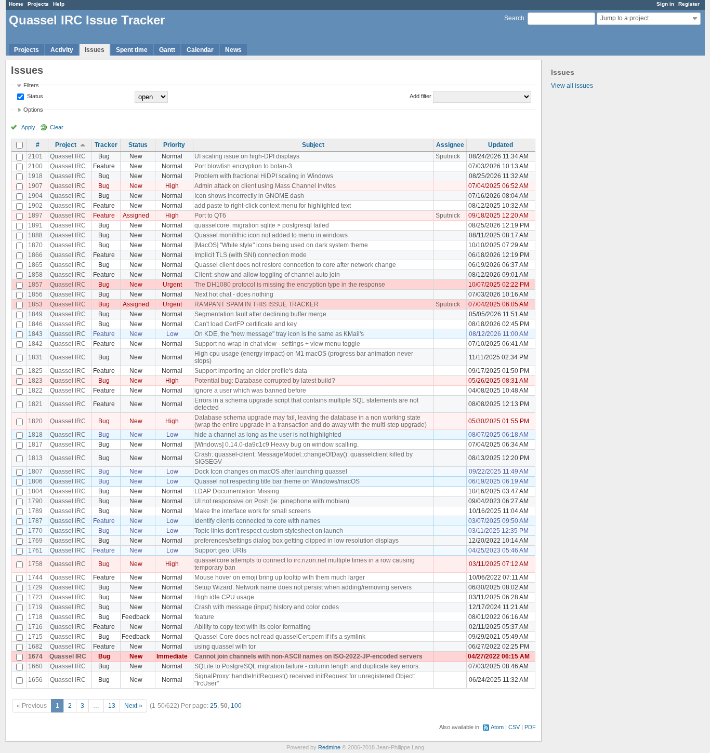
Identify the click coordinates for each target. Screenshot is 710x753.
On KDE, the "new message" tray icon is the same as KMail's (279, 334)
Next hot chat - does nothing (233, 294)
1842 (35, 343)
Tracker (106, 145)
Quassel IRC (68, 156)
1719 (35, 607)
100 (236, 705)
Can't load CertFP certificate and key (245, 324)
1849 (35, 314)
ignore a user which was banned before (250, 390)
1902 (35, 205)
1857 (35, 284)
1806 (35, 481)
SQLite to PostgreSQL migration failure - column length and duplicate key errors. (307, 666)
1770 (35, 530)
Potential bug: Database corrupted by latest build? (264, 380)
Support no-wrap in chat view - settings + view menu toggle (277, 343)
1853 (35, 304)
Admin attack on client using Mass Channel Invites (265, 186)
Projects (38, 4)
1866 (35, 255)
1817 (35, 444)
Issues (94, 49)
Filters (31, 85)
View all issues (572, 85)
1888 (35, 235)
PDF (530, 727)
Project (65, 145)
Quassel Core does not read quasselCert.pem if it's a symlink (279, 636)
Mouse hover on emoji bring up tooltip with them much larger (279, 577)
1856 (35, 294)
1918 (35, 176)
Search (514, 18)
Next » (133, 705)
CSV (514, 727)
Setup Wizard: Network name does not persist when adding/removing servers (303, 587)
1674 (35, 656)
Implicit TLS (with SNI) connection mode (250, 255)
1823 (35, 380)
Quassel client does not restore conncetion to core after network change (295, 264)
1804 (35, 491)
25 (213, 705)
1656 (35, 679)
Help (58, 4)
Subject (313, 145)
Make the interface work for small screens (252, 511)
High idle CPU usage (224, 597)
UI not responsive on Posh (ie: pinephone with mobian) (271, 501)
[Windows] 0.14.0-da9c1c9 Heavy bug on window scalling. (276, 444)
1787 (35, 521)
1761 (35, 550)
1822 (35, 390)
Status (34, 96)
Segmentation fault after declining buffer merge (260, 314)
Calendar (200, 49)
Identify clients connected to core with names (257, 521)
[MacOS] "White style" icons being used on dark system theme (281, 245)
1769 (35, 540)
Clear (56, 127)
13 (111, 705)
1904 (35, 195)
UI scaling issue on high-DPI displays (246, 156)
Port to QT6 (210, 215)
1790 (35, 501)
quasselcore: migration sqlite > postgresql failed (261, 225)
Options (33, 109)
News (233, 49)
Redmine (329, 747)
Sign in (665, 4)
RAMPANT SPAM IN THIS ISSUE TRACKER (256, 304)
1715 (35, 636)
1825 (35, 370)
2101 (35, 156)
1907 (35, 186)
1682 (35, 646)
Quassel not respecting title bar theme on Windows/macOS (277, 481)
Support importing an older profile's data (250, 370)
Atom (497, 727)
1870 (35, 245)
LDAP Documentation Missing (236, 491)
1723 (35, 597)
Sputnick (448, 156)
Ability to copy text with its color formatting (252, 626)
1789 (35, 511)
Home (16, 4)
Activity (61, 49)
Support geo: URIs (220, 550)
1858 (35, 274)
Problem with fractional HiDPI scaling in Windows (263, 176)
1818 (35, 434)
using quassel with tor (225, 646)
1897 (35, 215)
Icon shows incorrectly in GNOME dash (249, 195)
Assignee (450, 145)
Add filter (420, 96)
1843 (35, 334)
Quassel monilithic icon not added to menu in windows (271, 235)
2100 (35, 166)
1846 (35, 324)
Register (689, 4)
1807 (35, 471)
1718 (35, 617)
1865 (35, 264)
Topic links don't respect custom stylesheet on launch (268, 530)
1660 (35, 666)
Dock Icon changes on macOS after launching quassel (270, 471)
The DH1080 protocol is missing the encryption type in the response (289, 284)
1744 (35, 577)
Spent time (132, 49)
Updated (500, 145)
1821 (35, 404)
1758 (35, 564)
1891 (35, 225)
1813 (35, 458)
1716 (35, 626)
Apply (28, 127)
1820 (35, 421)
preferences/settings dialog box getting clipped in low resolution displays (296, 540)
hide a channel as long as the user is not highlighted (267, 434)
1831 (35, 357)
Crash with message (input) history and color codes (266, 607)
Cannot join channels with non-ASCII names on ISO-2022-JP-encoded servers (308, 656)
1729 (35, 587)
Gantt (167, 49)
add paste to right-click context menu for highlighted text (272, 205)
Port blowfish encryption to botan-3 (243, 166)
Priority (174, 145)
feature (204, 617)
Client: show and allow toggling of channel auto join (267, 274)
